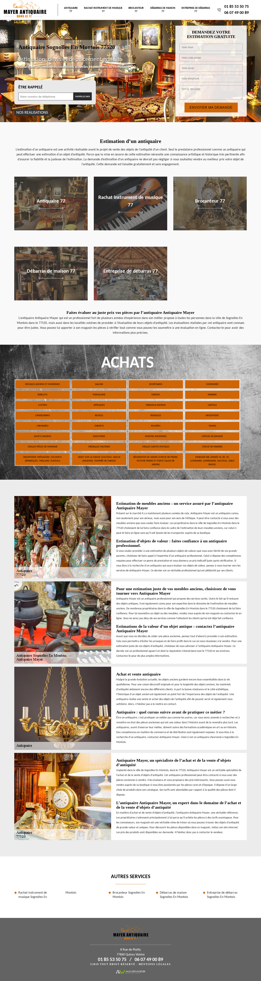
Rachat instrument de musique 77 (103, 10)
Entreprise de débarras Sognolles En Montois (222, 895)
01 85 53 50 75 (236, 7)
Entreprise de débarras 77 (195, 10)
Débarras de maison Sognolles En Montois (174, 895)
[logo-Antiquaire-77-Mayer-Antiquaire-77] (24, 10)
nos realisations (32, 113)
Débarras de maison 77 (162, 10)
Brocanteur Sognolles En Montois (129, 895)
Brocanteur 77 (136, 10)
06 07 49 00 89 (236, 13)
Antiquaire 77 (71, 10)
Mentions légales (155, 964)
